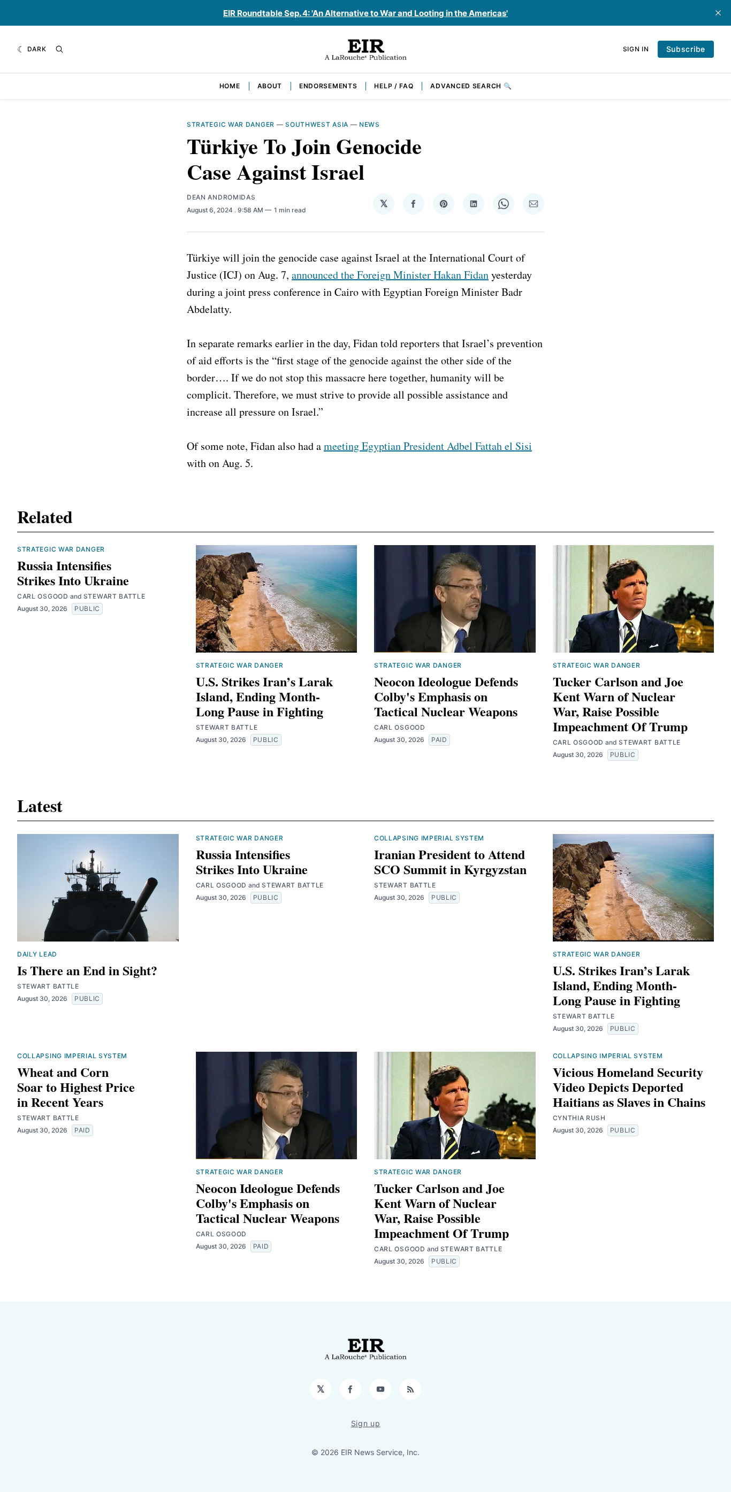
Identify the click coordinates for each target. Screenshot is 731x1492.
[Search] (59, 49)
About (270, 86)
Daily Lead (37, 954)
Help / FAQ (393, 86)
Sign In (636, 49)
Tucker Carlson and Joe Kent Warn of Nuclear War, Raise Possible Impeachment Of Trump (620, 704)
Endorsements (328, 86)
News (369, 124)
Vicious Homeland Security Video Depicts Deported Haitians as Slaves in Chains (629, 1086)
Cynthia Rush (579, 1118)
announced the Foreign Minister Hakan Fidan (390, 274)
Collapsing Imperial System (429, 838)
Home (229, 86)
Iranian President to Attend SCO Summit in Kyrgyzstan (450, 861)
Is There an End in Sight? (87, 970)
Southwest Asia (316, 124)
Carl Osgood (42, 596)
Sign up (365, 1423)
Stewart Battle (114, 596)
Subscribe (685, 48)
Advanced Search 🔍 (471, 86)
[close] (718, 12)
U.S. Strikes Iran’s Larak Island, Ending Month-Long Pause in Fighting (264, 696)
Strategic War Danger (231, 124)
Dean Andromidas (221, 197)
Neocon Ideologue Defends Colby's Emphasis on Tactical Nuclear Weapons (446, 696)
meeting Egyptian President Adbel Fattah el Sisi (428, 446)
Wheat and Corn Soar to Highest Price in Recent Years (76, 1086)
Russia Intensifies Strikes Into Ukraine (73, 573)
